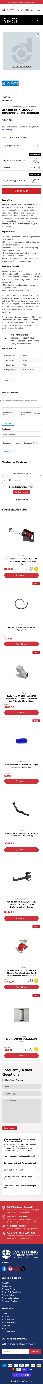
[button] (27, 9)
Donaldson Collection (14, 328)
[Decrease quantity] (31, 167)
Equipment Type (30, 443)
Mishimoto (22, 762)
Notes (37, 413)
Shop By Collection (10, 1322)
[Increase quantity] (38, 167)
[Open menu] (38, 9)
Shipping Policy (8, 1289)
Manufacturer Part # (26, 413)
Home (4, 1313)
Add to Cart (22, 575)
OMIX (21, 624)
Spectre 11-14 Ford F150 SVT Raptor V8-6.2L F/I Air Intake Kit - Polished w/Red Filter (21, 561)
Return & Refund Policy (12, 1292)
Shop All (5, 1316)
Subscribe (35, 1351)
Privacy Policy (8, 1295)
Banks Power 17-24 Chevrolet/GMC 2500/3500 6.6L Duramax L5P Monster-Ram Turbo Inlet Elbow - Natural (21, 698)
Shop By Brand (8, 1319)
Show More (8, 380)
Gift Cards (6, 1325)
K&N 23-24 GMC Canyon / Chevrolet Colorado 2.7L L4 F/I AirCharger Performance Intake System (21, 904)
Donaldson (21, 1036)
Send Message (10, 1128)
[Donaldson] (10, 83)
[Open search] (4, 480)
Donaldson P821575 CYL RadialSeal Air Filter (21, 1040)
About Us (6, 1283)
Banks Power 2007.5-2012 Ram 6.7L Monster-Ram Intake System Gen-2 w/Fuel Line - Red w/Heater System (21, 972)
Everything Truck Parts (24, 1381)
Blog (4, 1328)
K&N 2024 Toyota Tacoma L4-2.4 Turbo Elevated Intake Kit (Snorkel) (21, 834)
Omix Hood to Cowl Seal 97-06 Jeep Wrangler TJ (21, 628)
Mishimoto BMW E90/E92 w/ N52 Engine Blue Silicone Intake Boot (21, 766)
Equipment (7, 443)
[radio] (21, 146)
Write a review (21, 492)
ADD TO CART (21, 191)
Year (18, 443)
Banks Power (21, 693)
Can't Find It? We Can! (11, 1331)
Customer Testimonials (11, 1301)
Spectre (21, 556)
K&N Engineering (21, 830)
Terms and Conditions (11, 1298)
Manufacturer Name (8, 413)
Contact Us (6, 1286)
